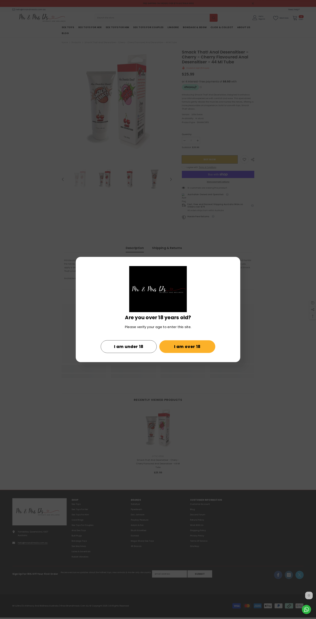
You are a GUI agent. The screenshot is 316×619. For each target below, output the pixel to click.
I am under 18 (129, 346)
